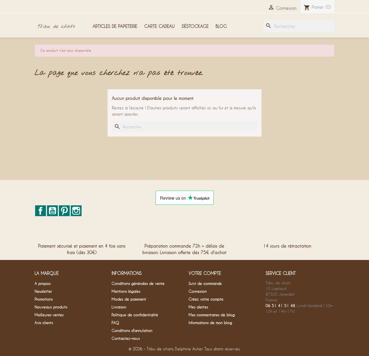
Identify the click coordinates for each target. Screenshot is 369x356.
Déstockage (195, 26)
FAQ (115, 322)
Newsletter (43, 291)
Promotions (44, 299)
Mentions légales (126, 291)
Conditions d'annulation (132, 330)
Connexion (198, 291)
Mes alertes (198, 307)
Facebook (40, 210)
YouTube (52, 210)
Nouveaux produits (51, 307)
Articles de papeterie (115, 26)
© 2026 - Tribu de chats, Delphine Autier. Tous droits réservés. (184, 348)
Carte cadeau (159, 26)
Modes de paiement (129, 299)
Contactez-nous (126, 338)
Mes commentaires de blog (212, 314)
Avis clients (44, 322)
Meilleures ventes (49, 314)
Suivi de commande (205, 283)
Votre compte (205, 273)
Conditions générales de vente (138, 283)
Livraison (119, 307)
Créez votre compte (206, 299)
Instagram (76, 210)
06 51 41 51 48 (280, 305)
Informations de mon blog (210, 322)
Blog (221, 26)
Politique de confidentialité (135, 314)
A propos (43, 283)
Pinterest (64, 210)
